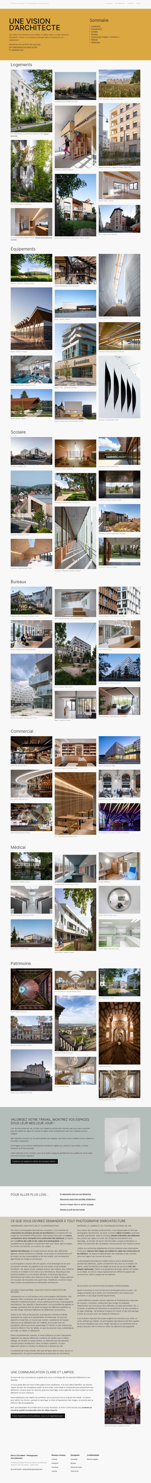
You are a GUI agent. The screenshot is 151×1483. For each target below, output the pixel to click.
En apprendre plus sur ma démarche (75, 1194)
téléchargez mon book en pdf (25, 47)
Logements (95, 26)
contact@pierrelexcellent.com (32, 1469)
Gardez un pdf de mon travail (72, 1210)
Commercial (96, 37)
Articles (90, 1204)
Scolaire (94, 32)
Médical (94, 40)
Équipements (96, 29)
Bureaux (94, 34)
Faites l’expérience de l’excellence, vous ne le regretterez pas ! (37, 1416)
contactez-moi (17, 50)
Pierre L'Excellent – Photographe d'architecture (30, 3)
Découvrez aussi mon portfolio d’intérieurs (77, 1199)
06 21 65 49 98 (16, 1469)
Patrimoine (95, 42)
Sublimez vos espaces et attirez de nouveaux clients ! (34, 1161)
